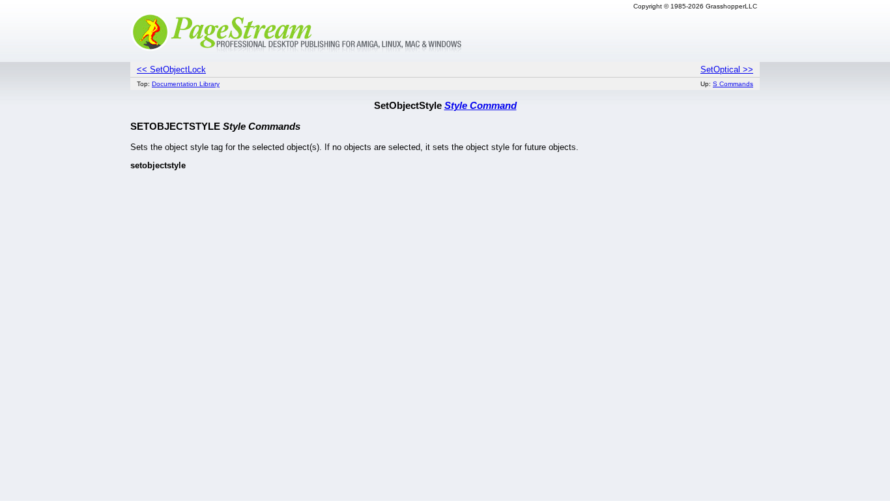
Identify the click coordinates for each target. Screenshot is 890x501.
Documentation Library (186, 83)
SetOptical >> (726, 69)
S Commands (733, 83)
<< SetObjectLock (171, 69)
